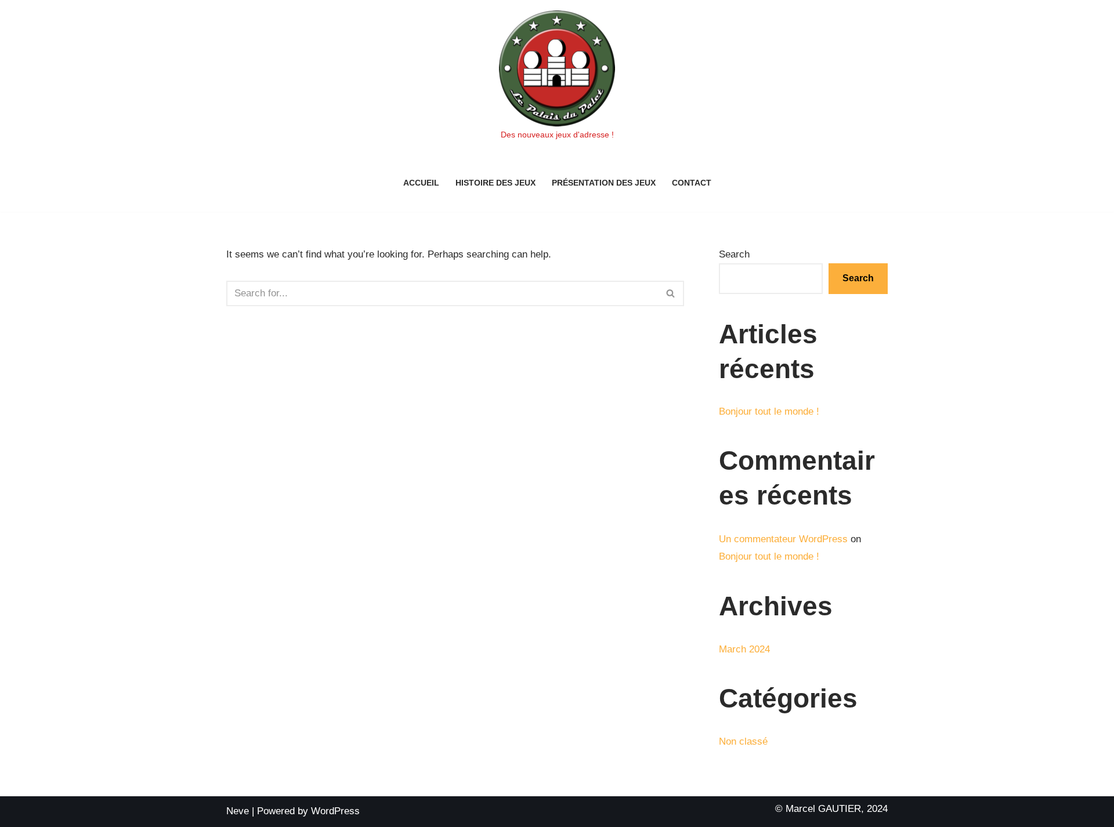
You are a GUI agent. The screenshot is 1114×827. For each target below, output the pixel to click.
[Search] (671, 293)
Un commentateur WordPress (783, 539)
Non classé (743, 741)
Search (734, 254)
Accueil (421, 183)
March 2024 (744, 649)
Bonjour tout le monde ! (769, 411)
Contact (691, 183)
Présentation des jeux (604, 183)
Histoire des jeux (495, 183)
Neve (237, 811)
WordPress (335, 811)
